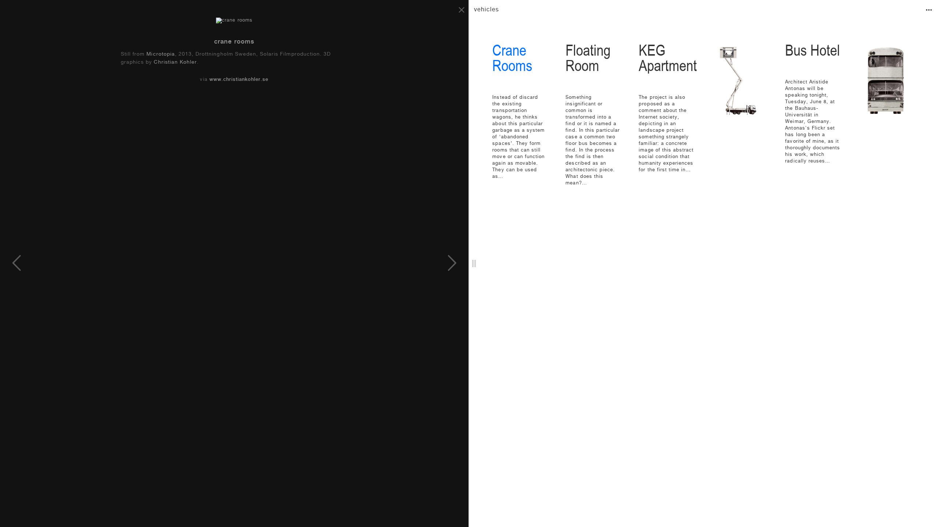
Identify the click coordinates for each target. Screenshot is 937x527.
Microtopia (160, 54)
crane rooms (234, 42)
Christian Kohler (175, 62)
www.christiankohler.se (239, 80)
